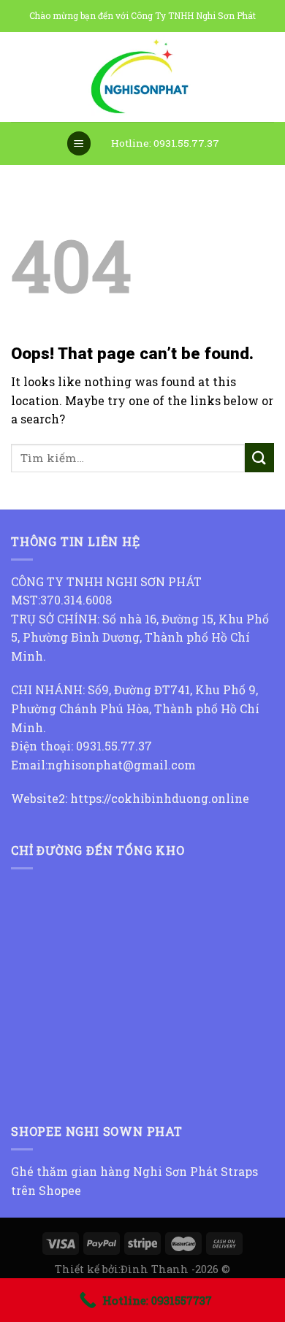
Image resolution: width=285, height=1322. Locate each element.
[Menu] (79, 143)
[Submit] (259, 457)
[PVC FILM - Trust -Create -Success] (142, 77)
